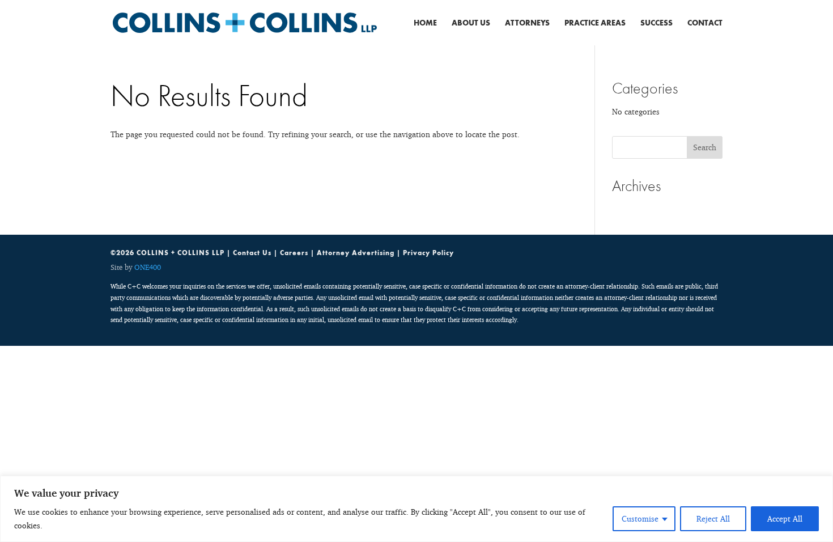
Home (425, 23)
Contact (704, 23)
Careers (294, 252)
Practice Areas (595, 23)
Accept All (784, 518)
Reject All (713, 518)
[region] (416, 509)
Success (656, 23)
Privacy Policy (428, 252)
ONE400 (147, 267)
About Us (471, 23)
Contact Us (252, 252)
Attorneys (527, 23)
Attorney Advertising (355, 252)
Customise (640, 518)
